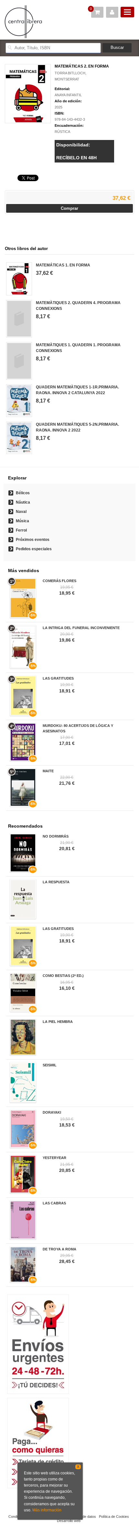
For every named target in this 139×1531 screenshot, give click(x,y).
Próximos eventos (32, 539)
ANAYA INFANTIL (68, 95)
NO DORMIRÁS (56, 836)
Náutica (23, 502)
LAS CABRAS (54, 1203)
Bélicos (23, 493)
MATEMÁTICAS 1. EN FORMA (63, 265)
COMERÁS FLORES (59, 581)
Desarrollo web (68, 1521)
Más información (46, 1510)
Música (22, 521)
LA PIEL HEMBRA (58, 1022)
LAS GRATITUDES (58, 678)
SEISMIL (50, 1065)
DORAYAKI (52, 1112)
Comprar (69, 208)
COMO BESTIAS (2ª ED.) (63, 976)
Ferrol (21, 530)
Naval (21, 511)
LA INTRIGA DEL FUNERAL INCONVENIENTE (81, 628)
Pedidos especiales (34, 549)
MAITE (48, 771)
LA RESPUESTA (56, 882)
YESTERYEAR (54, 1158)
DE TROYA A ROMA (59, 1249)
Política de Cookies (114, 1516)
